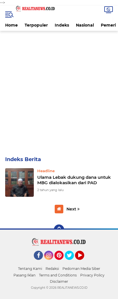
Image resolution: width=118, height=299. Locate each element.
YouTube (83, 262)
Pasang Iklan (24, 275)
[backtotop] (59, 229)
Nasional (85, 25)
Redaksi (52, 268)
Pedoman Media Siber (81, 268)
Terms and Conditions (58, 275)
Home (11, 25)
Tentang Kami (30, 268)
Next (71, 209)
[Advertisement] (59, 92)
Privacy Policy (92, 275)
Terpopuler (36, 25)
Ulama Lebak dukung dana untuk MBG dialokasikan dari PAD (74, 180)
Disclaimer (59, 281)
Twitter (72, 262)
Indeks (62, 25)
